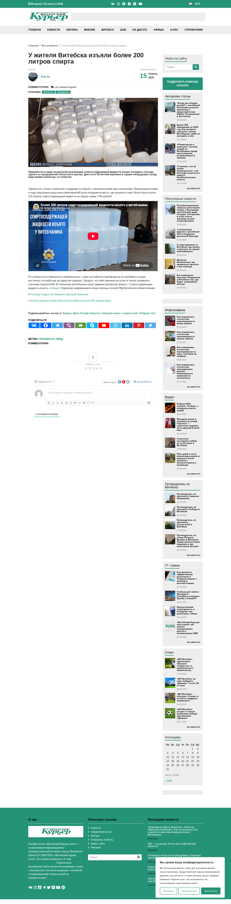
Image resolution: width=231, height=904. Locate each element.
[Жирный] (49, 403)
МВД (60, 339)
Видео (169, 397)
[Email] (80, 325)
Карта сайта (98, 843)
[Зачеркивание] (62, 403)
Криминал (63, 92)
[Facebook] (45, 325)
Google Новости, (90, 313)
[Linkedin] (127, 325)
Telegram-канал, (111, 313)
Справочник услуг (101, 831)
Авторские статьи (177, 96)
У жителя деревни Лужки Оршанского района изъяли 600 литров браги (69, 300)
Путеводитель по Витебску (177, 485)
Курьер (45, 76)
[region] (190, 877)
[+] (92, 402)
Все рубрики (50, 45)
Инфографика (175, 310)
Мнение (89, 29)
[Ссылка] (84, 403)
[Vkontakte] (34, 325)
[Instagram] (115, 325)
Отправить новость (102, 839)
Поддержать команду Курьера (182, 83)
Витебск (108, 29)
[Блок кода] (79, 403)
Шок (123, 29)
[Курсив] (53, 403)
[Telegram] (57, 325)
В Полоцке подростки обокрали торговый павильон (58, 294)
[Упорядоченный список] (66, 403)
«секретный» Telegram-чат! (139, 313)
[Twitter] (150, 325)
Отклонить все (189, 891)
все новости (192, 188)
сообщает (54, 288)
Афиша (159, 29)
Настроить (168, 891)
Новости (53, 29)
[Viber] (68, 325)
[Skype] (92, 325)
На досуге (139, 29)
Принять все (210, 891)
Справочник (194, 29)
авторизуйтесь (144, 381)
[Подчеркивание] (57, 403)
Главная (34, 29)
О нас (174, 29)
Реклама (96, 847)
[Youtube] (103, 325)
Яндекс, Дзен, (71, 313)
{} (88, 402)
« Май (168, 780)
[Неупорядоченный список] (71, 403)
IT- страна (172, 565)
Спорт (169, 652)
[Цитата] (75, 403)
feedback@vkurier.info (41, 862)
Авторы (72, 29)
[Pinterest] (138, 325)
